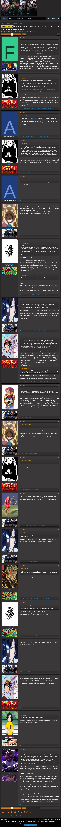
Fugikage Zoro (9, 61)
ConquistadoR (9, 264)
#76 (58, 602)
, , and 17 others (32, 804)
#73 (58, 493)
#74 (58, 529)
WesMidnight (10, 228)
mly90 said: (23, 388)
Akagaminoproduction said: (27, 424)
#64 (58, 140)
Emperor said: (24, 243)
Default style (5, 819)
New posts (3, 21)
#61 (58, 37)
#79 (58, 712)
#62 (58, 75)
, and (33, 236)
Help (56, 819)
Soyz (9, 99)
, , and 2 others (35, 381)
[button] (15, 18)
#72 (58, 457)
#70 (58, 385)
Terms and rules (43, 819)
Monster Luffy (9, 409)
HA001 (10, 589)
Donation (11, 18)
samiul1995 (4, 31)
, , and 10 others (35, 525)
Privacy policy (51, 819)
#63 (58, 112)
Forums (4, 18)
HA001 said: (23, 715)
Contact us (35, 819)
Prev (3, 34)
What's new (20, 18)
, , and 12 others (35, 598)
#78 (58, 676)
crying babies (20, 31)
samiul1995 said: (24, 338)
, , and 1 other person (37, 108)
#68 (58, 299)
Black (9, 323)
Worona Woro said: (25, 606)
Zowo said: (23, 115)
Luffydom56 (9, 359)
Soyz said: (23, 40)
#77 (58, 640)
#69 (58, 335)
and (29, 453)
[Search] (58, 18)
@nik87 (34, 118)
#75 (58, 565)
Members (28, 18)
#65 (58, 176)
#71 (58, 421)
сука (9, 517)
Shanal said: (23, 78)
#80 (58, 749)
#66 (58, 204)
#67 (58, 240)
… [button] (17, 34)
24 (20, 34)
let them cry (32, 31)
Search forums (10, 21)
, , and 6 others (35, 294)
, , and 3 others (35, 136)
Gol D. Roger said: (25, 568)
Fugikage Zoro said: (25, 143)
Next (23, 34)
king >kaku (26, 31)
